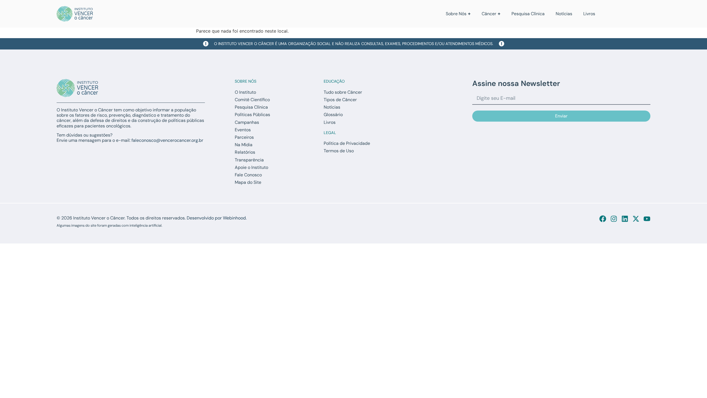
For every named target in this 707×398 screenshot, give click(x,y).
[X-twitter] (635, 218)
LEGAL (330, 132)
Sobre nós (245, 81)
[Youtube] (646, 218)
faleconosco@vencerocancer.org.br (167, 140)
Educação (334, 81)
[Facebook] (602, 218)
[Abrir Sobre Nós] (469, 13)
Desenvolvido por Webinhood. (217, 218)
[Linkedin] (624, 218)
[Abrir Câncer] (499, 13)
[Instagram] (613, 218)
